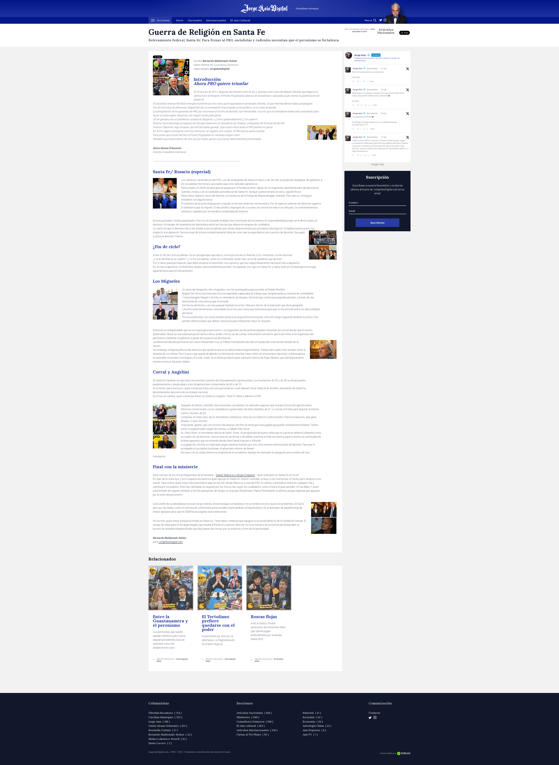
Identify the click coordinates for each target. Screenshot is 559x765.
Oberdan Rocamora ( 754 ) (165, 712)
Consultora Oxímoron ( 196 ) (255, 721)
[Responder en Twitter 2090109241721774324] (353, 155)
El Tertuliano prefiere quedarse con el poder (218, 623)
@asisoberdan (372, 69)
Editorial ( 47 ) (312, 712)
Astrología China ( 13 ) (317, 725)
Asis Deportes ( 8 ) (314, 730)
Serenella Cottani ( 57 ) (163, 730)
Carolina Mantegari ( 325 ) (165, 717)
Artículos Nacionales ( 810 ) (254, 712)
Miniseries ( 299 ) (248, 717)
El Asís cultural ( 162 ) (251, 725)
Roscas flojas (264, 616)
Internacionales (216, 20)
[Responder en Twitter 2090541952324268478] (353, 105)
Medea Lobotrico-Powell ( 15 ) (167, 739)
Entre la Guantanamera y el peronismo (170, 621)
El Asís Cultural (240, 20)
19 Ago (383, 137)
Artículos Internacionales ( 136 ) (257, 730)
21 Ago (383, 69)
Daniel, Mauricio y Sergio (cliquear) (235, 475)
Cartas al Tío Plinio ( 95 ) (253, 734)
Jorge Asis (357, 68)
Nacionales (195, 20)
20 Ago (383, 90)
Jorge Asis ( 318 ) (159, 721)
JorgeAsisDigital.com (170, 541)
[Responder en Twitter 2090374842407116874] (353, 129)
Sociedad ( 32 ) (312, 717)
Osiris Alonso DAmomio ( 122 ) (167, 725)
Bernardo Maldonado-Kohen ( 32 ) (170, 734)
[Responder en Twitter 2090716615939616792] (353, 81)
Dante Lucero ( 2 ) (160, 743)
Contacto (374, 712)
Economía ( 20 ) (313, 721)
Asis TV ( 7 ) (310, 734)
